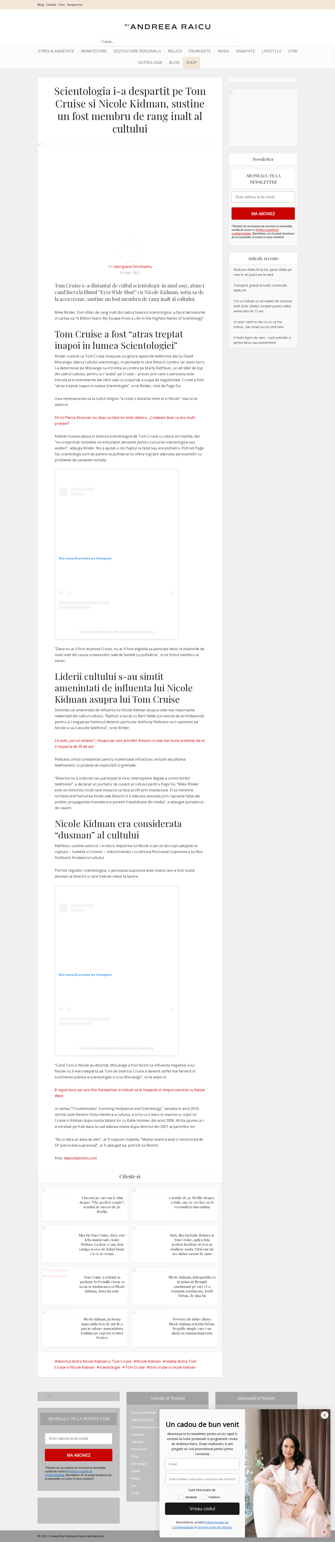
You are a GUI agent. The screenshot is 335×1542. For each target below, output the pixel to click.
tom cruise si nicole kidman (172, 1367)
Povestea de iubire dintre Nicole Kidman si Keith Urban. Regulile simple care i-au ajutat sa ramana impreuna (192, 1326)
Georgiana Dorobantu (133, 266)
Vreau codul (202, 1508)
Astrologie (150, 62)
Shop (191, 62)
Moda (223, 51)
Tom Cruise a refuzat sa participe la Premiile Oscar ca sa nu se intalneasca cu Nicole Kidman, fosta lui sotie (102, 1284)
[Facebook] (43, 1509)
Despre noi (74, 5)
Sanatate (245, 51)
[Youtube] (43, 1516)
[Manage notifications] (324, 1532)
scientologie (109, 1367)
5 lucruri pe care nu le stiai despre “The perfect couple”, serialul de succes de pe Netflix (102, 1204)
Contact (51, 5)
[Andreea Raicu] (168, 23)
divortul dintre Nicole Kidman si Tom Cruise (94, 1361)
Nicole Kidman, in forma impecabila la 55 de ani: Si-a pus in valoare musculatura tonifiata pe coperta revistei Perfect (102, 1328)
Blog (41, 5)
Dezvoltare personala (137, 51)
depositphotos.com (80, 1158)
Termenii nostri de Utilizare (214, 1527)
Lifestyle (271, 51)
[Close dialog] (325, 1415)
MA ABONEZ (263, 213)
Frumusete (199, 51)
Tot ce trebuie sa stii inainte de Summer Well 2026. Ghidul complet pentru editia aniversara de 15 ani (263, 306)
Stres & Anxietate (56, 51)
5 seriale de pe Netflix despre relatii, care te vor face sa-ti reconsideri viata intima (192, 1202)
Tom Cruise (135, 1367)
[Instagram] (43, 1501)
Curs (62, 5)
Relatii (175, 51)
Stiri (292, 51)
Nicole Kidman (148, 1361)
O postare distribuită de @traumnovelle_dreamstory (116, 632)
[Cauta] (230, 41)
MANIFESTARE (94, 51)
